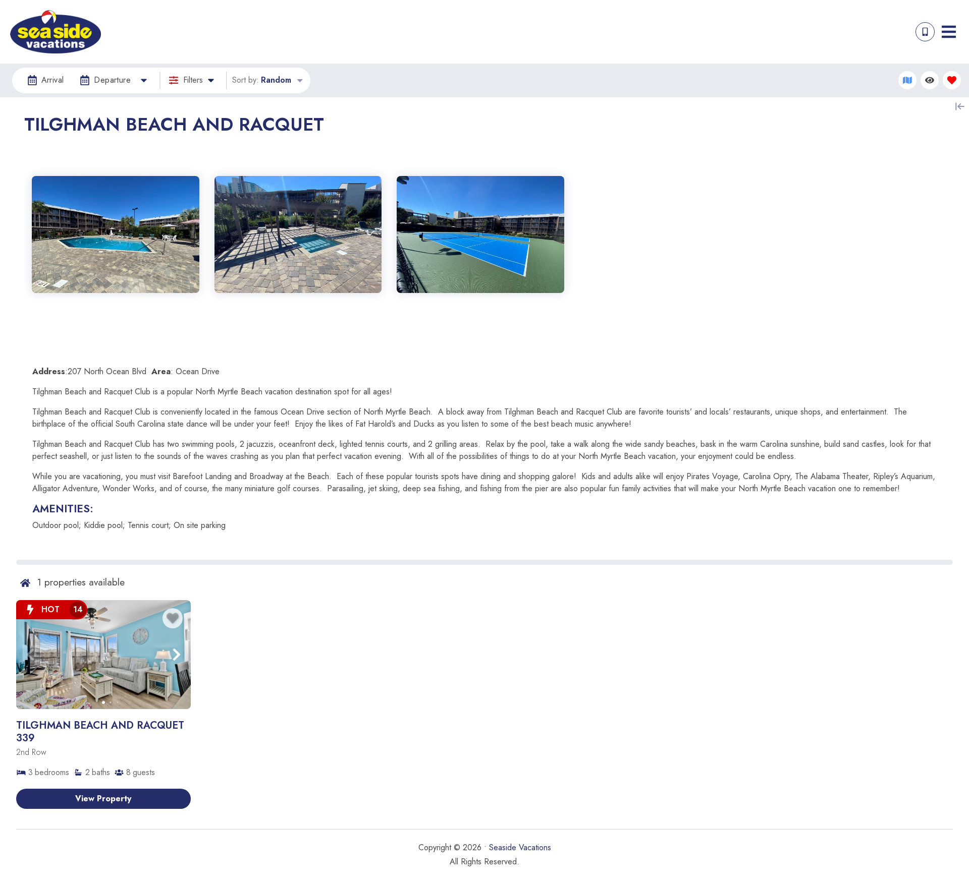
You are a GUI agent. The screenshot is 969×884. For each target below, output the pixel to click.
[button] (30, 654)
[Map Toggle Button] (907, 80)
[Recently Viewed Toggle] (930, 80)
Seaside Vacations (520, 847)
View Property (103, 798)
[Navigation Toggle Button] (949, 32)
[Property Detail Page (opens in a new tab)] (103, 654)
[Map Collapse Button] (960, 106)
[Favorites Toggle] (952, 80)
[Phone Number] (925, 31)
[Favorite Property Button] (173, 618)
